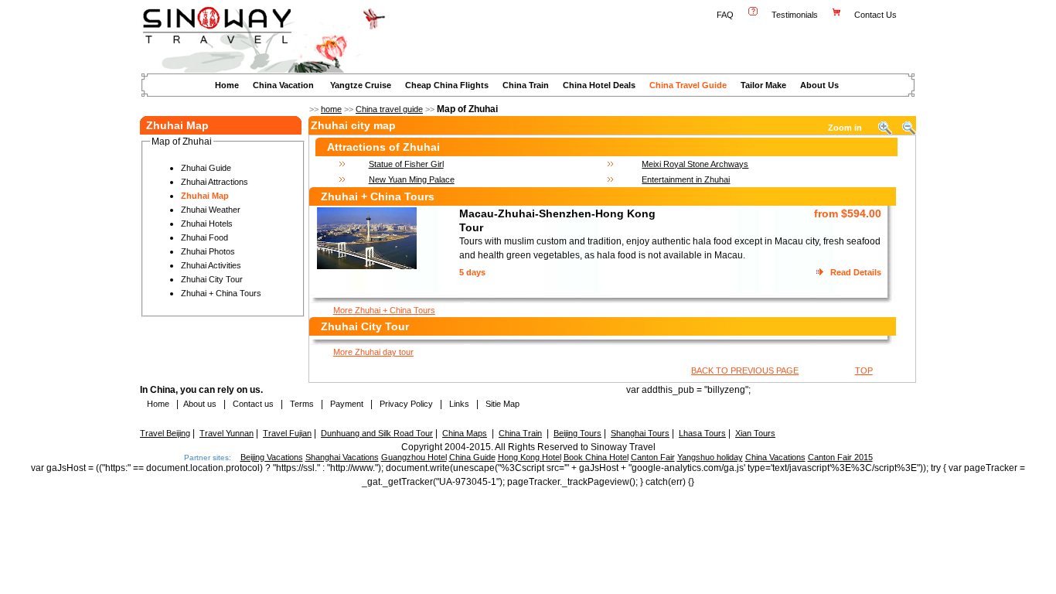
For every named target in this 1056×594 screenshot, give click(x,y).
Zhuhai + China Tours (221, 293)
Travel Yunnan (226, 433)
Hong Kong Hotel (529, 457)
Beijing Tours (577, 433)
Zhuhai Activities (211, 265)
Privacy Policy (405, 403)
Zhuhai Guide (206, 167)
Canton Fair (653, 457)
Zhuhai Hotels (207, 223)
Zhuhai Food (204, 237)
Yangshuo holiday (710, 457)
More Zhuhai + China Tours (384, 310)
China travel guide (389, 109)
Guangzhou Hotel (414, 457)
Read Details (855, 272)
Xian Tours (755, 433)
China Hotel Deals (599, 85)
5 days (472, 272)
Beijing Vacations (271, 457)
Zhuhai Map (205, 195)
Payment (346, 403)
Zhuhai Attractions (214, 181)
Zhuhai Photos (208, 251)
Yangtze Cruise (360, 85)
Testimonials (795, 14)
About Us (819, 85)
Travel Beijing (165, 433)
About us (199, 403)
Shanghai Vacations (342, 457)
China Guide (472, 457)
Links (459, 403)
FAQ (725, 14)
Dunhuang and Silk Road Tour (377, 433)
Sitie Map (502, 403)
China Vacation (283, 85)
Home (227, 85)
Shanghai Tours (640, 433)
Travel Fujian (287, 433)
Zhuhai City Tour (212, 279)
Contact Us (876, 14)
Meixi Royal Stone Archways (695, 164)
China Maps (464, 433)
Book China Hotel (596, 457)
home (331, 109)
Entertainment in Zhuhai (686, 179)
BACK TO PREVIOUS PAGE (745, 370)
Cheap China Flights (447, 85)
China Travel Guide (688, 85)
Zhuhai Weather (210, 209)
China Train (525, 85)
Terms (302, 403)
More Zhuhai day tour (373, 352)
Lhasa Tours (702, 433)
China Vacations (775, 457)
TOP (864, 370)
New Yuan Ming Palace (412, 179)
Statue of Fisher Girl (406, 164)
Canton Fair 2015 (840, 457)
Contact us (252, 403)
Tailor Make (763, 85)
